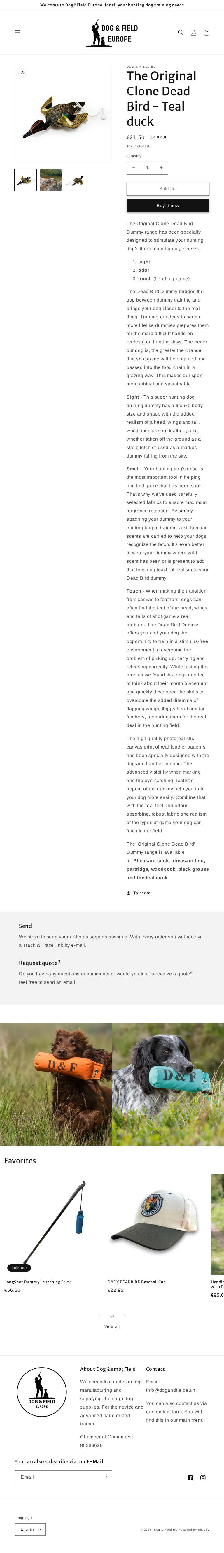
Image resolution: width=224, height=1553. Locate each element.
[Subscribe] (105, 1477)
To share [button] (142, 893)
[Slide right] (124, 1316)
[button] (17, 32)
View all (112, 1326)
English (27, 1529)
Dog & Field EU (166, 1529)
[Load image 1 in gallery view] (26, 180)
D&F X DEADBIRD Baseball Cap (137, 1282)
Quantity (134, 156)
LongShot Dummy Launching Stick (37, 1282)
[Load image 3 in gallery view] (76, 180)
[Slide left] (99, 1316)
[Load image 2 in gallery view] (51, 180)
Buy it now (168, 205)
